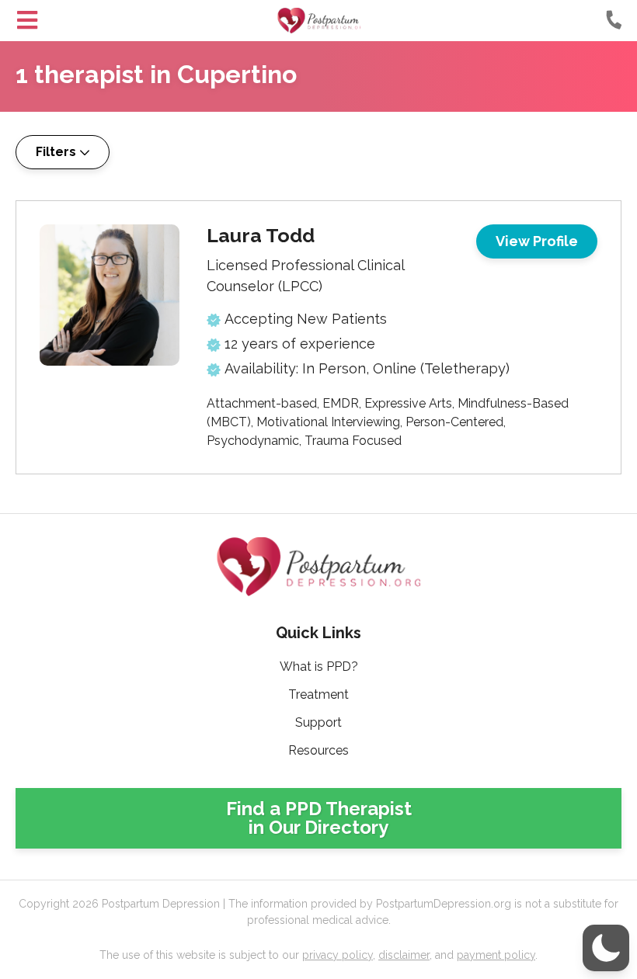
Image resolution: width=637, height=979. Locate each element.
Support (318, 722)
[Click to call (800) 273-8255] (614, 19)
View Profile (537, 241)
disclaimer (404, 955)
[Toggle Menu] (27, 20)
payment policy (496, 955)
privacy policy (337, 955)
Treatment (318, 694)
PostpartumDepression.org (318, 20)
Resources (318, 750)
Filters (56, 151)
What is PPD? (319, 666)
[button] (606, 948)
